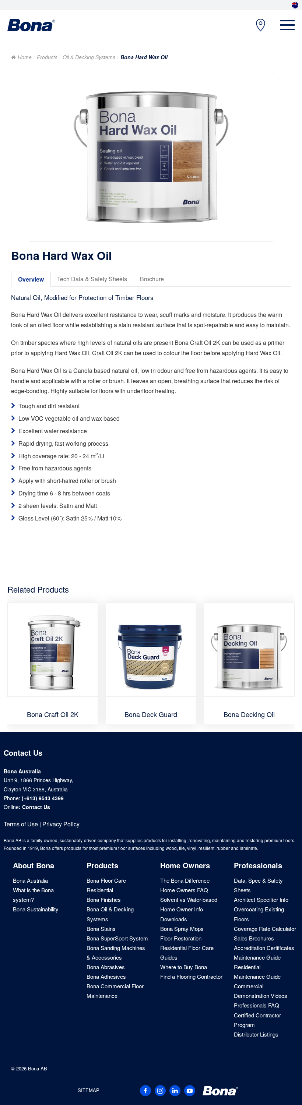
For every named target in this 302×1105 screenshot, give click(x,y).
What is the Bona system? (33, 894)
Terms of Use (21, 824)
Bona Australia (30, 880)
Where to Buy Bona (183, 967)
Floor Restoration (180, 938)
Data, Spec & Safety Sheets (258, 885)
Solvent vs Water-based (188, 899)
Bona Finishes (104, 899)
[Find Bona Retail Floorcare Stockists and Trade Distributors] (257, 25)
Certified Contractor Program (257, 1019)
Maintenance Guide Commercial (257, 981)
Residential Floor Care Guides (187, 952)
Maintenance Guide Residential (257, 962)
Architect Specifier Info (261, 899)
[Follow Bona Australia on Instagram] (160, 1090)
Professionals (258, 865)
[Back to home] (31, 25)
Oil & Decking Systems (89, 57)
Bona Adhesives (106, 976)
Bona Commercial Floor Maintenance (115, 990)
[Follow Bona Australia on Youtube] (189, 1090)
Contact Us (36, 807)
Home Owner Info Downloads (181, 913)
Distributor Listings (256, 1034)
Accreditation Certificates (264, 948)
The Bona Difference (185, 880)
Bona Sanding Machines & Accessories (116, 952)
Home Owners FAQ (184, 890)
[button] (287, 25)
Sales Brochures (254, 938)
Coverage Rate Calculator (265, 928)
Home (25, 57)
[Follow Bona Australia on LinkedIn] (174, 1090)
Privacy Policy (61, 824)
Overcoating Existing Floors (259, 913)
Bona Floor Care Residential (106, 885)
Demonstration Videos (260, 995)
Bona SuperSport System (117, 938)
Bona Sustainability (36, 909)
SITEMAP (88, 1090)
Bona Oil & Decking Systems (110, 913)
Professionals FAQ (256, 1005)
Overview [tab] (31, 279)
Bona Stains (101, 928)
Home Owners (185, 865)
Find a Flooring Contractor (191, 976)
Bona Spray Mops (182, 928)
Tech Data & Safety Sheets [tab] (92, 279)
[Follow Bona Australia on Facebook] (145, 1090)
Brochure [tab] (152, 279)
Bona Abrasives (106, 967)
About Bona (33, 865)
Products (47, 57)
